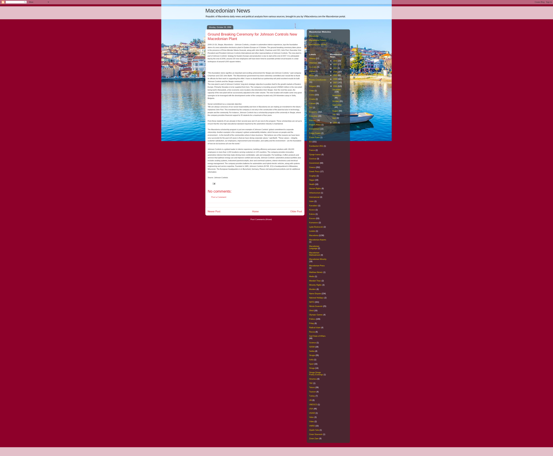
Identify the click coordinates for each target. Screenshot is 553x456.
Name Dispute (315, 293)
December (336, 90)
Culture (312, 103)
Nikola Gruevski (315, 306)
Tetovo (312, 387)
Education (313, 116)
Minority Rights (315, 285)
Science (312, 343)
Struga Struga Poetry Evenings (316, 373)
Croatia (312, 99)
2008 (335, 79)
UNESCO (313, 404)
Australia (313, 67)
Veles (311, 417)
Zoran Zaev (314, 438)
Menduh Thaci (315, 281)
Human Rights (315, 188)
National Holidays (316, 298)
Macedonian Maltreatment (314, 254)
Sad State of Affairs (317, 336)
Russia (312, 332)
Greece (312, 167)
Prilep (311, 323)
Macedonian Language (314, 247)
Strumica (313, 379)
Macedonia (313, 36)
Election (312, 120)
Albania (312, 58)
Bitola (311, 75)
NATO (311, 302)
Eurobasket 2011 (316, 146)
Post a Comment (218, 197)
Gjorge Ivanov (315, 154)
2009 (335, 75)
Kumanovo (313, 223)
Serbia (312, 351)
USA (311, 409)
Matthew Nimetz (316, 272)
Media (311, 276)
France (312, 150)
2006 (335, 86)
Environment (314, 129)
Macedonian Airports (317, 240)
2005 (335, 123)
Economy (313, 112)
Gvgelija (312, 176)
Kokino (312, 214)
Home (255, 211)
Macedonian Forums (317, 40)
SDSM (312, 347)
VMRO (312, 426)
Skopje (312, 355)
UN (310, 400)
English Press (315, 125)
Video (311, 421)
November (336, 95)
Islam (311, 201)
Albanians (313, 63)
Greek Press (314, 171)
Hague (312, 180)
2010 (335, 72)
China (311, 91)
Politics (312, 319)
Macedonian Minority (317, 259)
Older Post (296, 211)
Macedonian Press (317, 266)
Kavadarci (313, 206)
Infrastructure (314, 193)
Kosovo (312, 218)
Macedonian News (227, 11)
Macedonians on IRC (318, 44)
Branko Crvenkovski (317, 80)
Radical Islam (315, 327)
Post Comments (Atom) (261, 219)
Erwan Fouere (315, 133)
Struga (312, 368)
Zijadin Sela (314, 430)
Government (314, 163)
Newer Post (214, 211)
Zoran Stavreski (315, 434)
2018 (335, 61)
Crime (311, 95)
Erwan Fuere (314, 137)
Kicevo (312, 210)
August (335, 111)
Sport (311, 364)
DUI (310, 108)
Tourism (312, 392)
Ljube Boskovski (316, 227)
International (314, 197)
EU (310, 142)
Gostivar (312, 159)
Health (312, 184)
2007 (335, 83)
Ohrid (311, 310)
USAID (312, 413)
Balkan (312, 71)
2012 (335, 64)
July (334, 114)
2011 (335, 68)
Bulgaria (312, 86)
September (336, 105)
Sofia (311, 360)
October (336, 101)
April (334, 118)
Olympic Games (316, 315)
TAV (311, 383)
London (312, 231)
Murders (312, 289)
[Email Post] (214, 183)
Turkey (312, 396)
